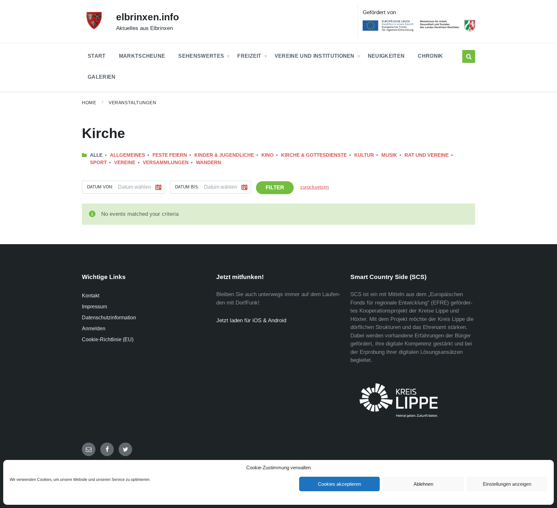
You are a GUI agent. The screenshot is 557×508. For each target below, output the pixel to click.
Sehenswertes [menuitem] (201, 56)
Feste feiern (169, 155)
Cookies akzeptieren (339, 484)
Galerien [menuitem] (102, 77)
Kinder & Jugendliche (224, 155)
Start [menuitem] (97, 56)
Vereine (124, 162)
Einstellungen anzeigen (507, 484)
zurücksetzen (314, 187)
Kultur (364, 155)
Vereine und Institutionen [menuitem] (315, 56)
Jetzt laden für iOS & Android (251, 320)
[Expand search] (468, 56)
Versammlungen (166, 162)
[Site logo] (94, 28)
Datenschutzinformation (109, 317)
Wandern (208, 162)
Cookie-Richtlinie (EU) (107, 339)
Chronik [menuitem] (430, 56)
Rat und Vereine (427, 155)
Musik (389, 155)
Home (89, 102)
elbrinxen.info (147, 17)
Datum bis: (187, 186)
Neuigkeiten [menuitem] (386, 56)
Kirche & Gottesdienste (314, 155)
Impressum (94, 306)
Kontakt (90, 295)
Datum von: (100, 186)
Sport (98, 162)
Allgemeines (127, 155)
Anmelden (93, 328)
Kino (267, 155)
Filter (275, 187)
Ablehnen (423, 484)
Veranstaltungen (132, 102)
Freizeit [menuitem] (249, 56)
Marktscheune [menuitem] (142, 56)
